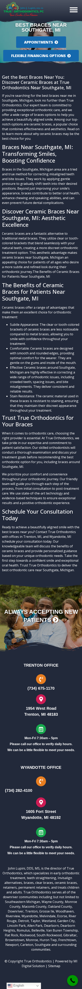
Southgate (43, 944)
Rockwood (27, 935)
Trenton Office (41, 665)
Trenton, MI (32, 536)
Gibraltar (70, 935)
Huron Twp (48, 940)
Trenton (31, 911)
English (18, 985)
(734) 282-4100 (18, 790)
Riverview (13, 916)
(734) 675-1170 (41, 688)
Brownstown (14, 940)
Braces (7, 169)
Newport (12, 944)
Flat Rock (11, 935)
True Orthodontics (38, 961)
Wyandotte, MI (60, 536)
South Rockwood (49, 935)
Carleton (26, 944)
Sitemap (54, 966)
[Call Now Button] (72, 980)
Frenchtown (67, 940)
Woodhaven (65, 911)
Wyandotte (29, 916)
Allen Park (34, 925)
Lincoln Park (16, 925)
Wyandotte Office (41, 767)
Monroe (32, 940)
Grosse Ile (46, 911)
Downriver (15, 911)
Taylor (35, 921)
